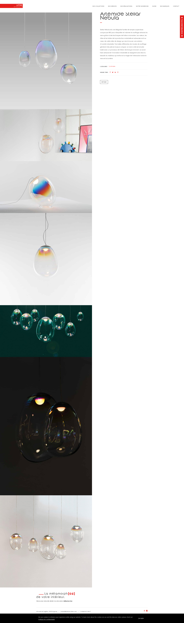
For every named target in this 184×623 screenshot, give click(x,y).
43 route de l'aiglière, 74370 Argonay (46, 611)
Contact (176, 6)
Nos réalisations (126, 6)
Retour (104, 82)
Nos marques (164, 6)
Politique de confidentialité (46, 619)
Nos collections (98, 6)
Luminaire (112, 67)
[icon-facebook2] (145, 611)
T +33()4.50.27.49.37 (85, 611)
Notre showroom (142, 6)
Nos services (112, 6)
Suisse (154, 6)
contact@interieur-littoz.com (68, 611)
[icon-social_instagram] (147, 611)
